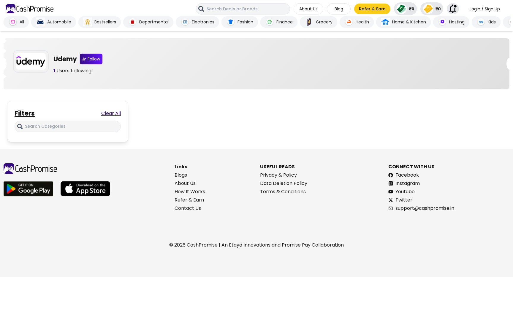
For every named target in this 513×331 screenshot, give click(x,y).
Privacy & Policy (278, 175)
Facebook (407, 175)
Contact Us (188, 208)
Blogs (181, 175)
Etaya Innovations (249, 245)
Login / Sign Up (485, 9)
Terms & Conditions (283, 191)
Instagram (407, 183)
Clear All (111, 113)
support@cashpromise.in (424, 208)
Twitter (403, 199)
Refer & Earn (372, 9)
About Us (308, 9)
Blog (339, 9)
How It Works (190, 191)
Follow (94, 59)
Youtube (405, 191)
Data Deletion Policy (283, 183)
